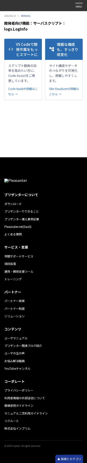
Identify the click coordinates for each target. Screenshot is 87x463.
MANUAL (25, 15)
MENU (79, 7)
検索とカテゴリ (70, 459)
